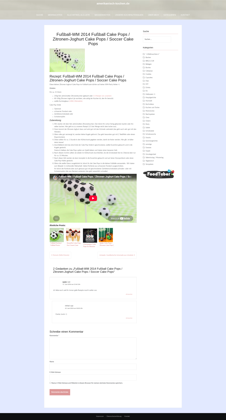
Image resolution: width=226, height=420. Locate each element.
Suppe (148, 151)
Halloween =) (150, 94)
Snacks (148, 137)
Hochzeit (149, 101)
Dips (147, 81)
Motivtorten (150, 111)
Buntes (148, 67)
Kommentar (54, 335)
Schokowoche (151, 134)
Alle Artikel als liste (78, 15)
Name (52, 362)
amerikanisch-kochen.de (113, 3)
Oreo (147, 117)
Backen (148, 57)
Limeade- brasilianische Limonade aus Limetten (116, 255)
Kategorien (170, 15)
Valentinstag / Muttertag (154, 157)
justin (65, 282)
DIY (147, 84)
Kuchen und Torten (152, 107)
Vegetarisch (150, 161)
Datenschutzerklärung (114, 416)
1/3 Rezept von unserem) (102, 96)
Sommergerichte (151, 141)
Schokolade (150, 131)
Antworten (129, 294)
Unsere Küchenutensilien (129, 15)
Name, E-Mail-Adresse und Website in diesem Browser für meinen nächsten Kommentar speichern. (87, 383)
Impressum (100, 416)
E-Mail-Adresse (55, 372)
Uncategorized (151, 154)
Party (147, 124)
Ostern (148, 121)
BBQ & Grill (150, 61)
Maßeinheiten (102, 15)
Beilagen (149, 64)
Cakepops (149, 71)
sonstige (149, 144)
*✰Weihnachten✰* (152, 54)
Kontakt (185, 15)
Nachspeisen (150, 114)
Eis (147, 91)
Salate (148, 127)
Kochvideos (150, 104)
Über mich (153, 15)
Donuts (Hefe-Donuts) (61, 255)
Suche (39, 15)
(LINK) (71, 101)
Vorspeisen (149, 164)
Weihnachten (55, 15)
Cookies (148, 74)
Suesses (148, 147)
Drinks (148, 87)
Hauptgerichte (151, 97)
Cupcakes (149, 77)
